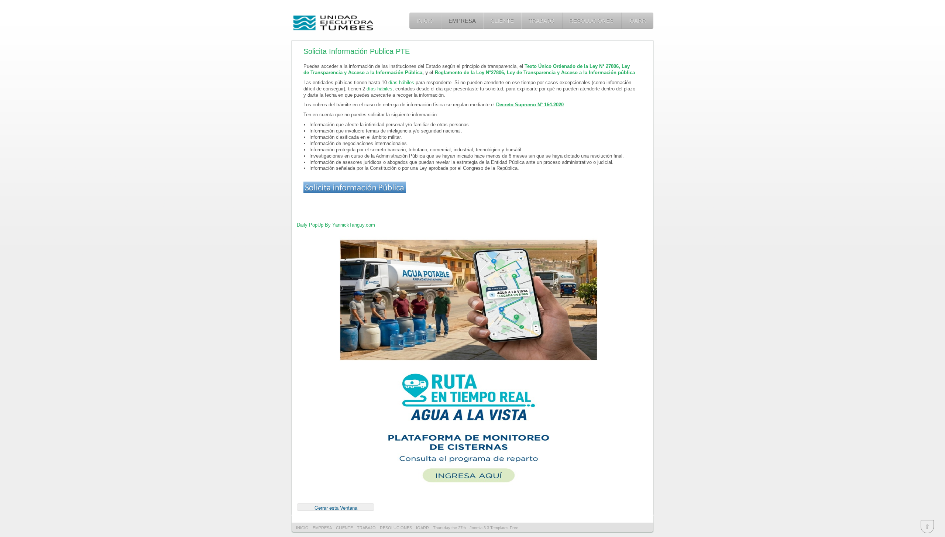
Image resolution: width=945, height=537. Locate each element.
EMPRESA (462, 21)
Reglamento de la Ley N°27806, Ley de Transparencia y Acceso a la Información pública (535, 72)
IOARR (637, 21)
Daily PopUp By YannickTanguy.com (336, 225)
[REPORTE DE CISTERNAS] (468, 364)
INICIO (425, 21)
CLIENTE (502, 21)
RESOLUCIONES (591, 21)
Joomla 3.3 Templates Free (494, 528)
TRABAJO (541, 21)
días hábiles (401, 82)
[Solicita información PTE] (354, 191)
